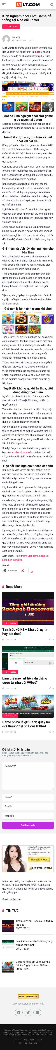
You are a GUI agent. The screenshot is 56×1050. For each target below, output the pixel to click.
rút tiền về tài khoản (22, 452)
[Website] (37, 1012)
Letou (38, 51)
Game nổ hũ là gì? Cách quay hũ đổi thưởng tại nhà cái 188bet (26, 724)
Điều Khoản (29, 1040)
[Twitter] (28, 1012)
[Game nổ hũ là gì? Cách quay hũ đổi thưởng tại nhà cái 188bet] (28, 706)
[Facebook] (19, 1012)
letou (18, 37)
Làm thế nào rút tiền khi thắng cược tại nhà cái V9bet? (24, 680)
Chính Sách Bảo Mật (28, 1043)
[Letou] (28, 4)
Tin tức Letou (11, 26)
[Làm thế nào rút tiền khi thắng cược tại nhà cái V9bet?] (28, 659)
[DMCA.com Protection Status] (28, 997)
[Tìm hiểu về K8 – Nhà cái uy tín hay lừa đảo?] (28, 608)
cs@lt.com (15, 899)
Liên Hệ (17, 1040)
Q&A (40, 1040)
